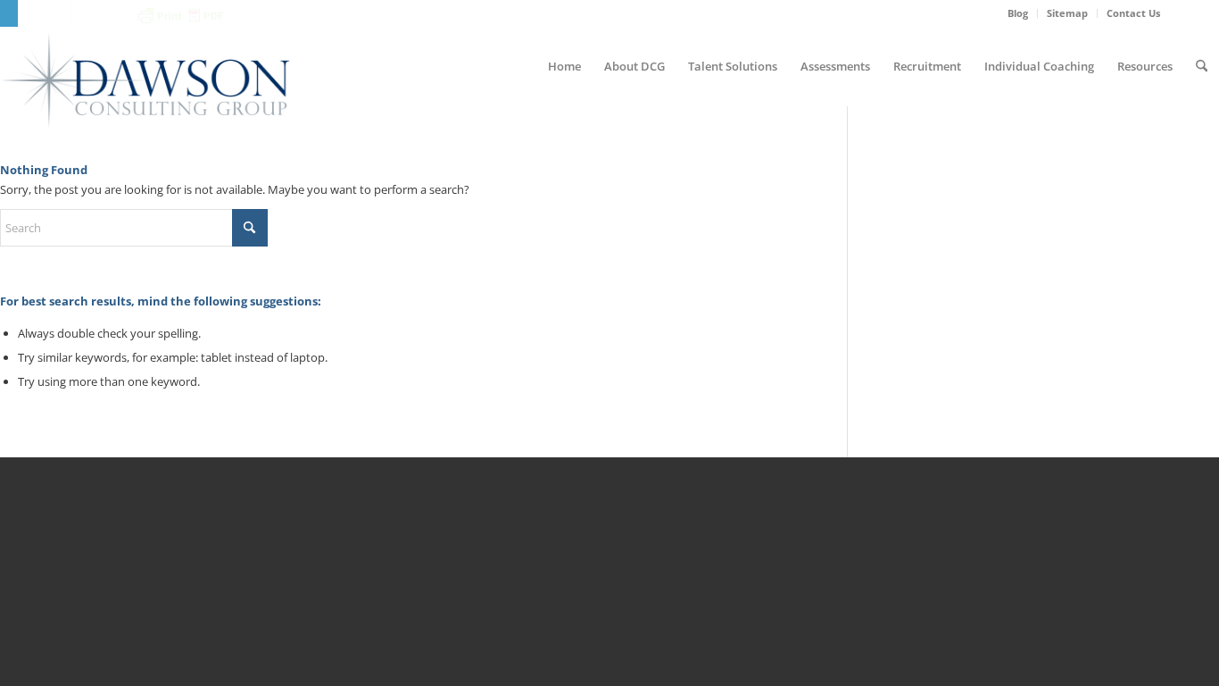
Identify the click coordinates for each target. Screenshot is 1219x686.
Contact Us (1133, 13)
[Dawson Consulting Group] (145, 80)
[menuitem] (1018, 13)
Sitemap (1067, 13)
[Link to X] (58, 13)
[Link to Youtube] (85, 13)
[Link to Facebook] (32, 13)
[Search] (1201, 66)
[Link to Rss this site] (112, 13)
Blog (1018, 13)
